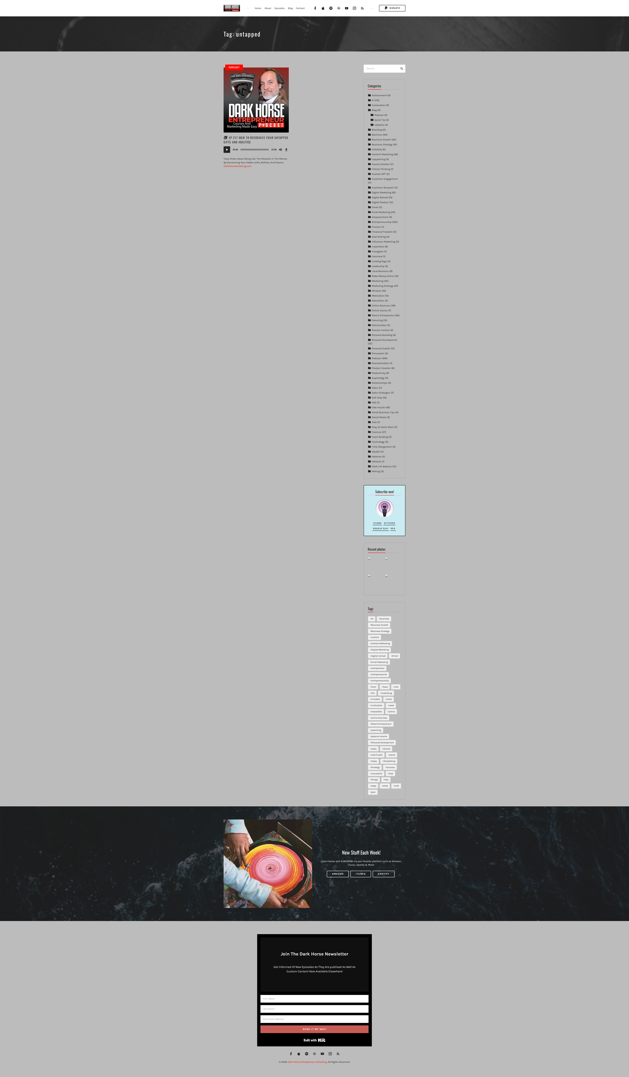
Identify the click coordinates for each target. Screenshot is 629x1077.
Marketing (377, 280)
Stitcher (389, 523)
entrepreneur (377, 668)
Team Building (380, 436)
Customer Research (383, 187)
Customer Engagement (385, 178)
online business (379, 718)
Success (376, 432)
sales (374, 749)
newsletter (376, 711)
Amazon (337, 873)
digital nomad (378, 656)
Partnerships (379, 325)
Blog (290, 8)
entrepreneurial (379, 674)
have (385, 687)
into (396, 687)
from (373, 687)
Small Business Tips (383, 412)
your (373, 792)
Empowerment (380, 217)
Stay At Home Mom (383, 427)
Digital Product (380, 202)
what (385, 786)
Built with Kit (314, 1040)
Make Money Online (383, 276)
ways (373, 786)
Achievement (379, 95)
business (384, 618)
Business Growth (381, 139)
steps (374, 761)
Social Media (379, 417)
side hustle (376, 755)
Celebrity (377, 149)
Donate (394, 8)
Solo (374, 422)
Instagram (377, 251)
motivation (376, 705)
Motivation (378, 295)
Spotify (383, 873)
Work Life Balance (382, 466)
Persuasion (378, 353)
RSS (393, 528)
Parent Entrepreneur (383, 315)
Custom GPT (379, 174)
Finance (376, 226)
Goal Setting (379, 236)
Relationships (379, 382)
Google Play (380, 528)
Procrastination (380, 363)
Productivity (378, 373)
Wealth (376, 451)
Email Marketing (381, 212)
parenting (376, 730)
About (268, 8)
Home (258, 8)
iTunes (377, 523)
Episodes (280, 8)
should (386, 749)
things (374, 779)
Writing (376, 471)
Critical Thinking (381, 169)
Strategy (375, 767)
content (375, 637)
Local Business (380, 271)
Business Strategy (382, 144)
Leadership (378, 266)
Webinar (376, 456)
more (389, 699)
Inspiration (378, 246)
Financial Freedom (382, 231)
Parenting (377, 320)
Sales (375, 387)
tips (387, 779)
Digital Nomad (380, 197)
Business (377, 134)
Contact (300, 8)
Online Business (381, 305)
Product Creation (381, 368)
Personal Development (384, 339)
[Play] (227, 149)
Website (376, 461)
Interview (377, 256)
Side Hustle (378, 407)
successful (376, 773)
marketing (386, 693)
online (392, 711)
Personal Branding (382, 335)
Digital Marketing (381, 192)
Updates (379, 124)
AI (373, 100)
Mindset (376, 290)
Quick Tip (380, 119)
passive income (379, 736)
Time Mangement (382, 446)
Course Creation (381, 164)
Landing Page (379, 261)
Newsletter (378, 300)
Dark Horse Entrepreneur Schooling (307, 1061)
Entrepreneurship (381, 222)
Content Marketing (382, 154)
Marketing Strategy (382, 285)
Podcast (234, 67)
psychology (378, 377)
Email (375, 207)
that (391, 773)
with (397, 786)
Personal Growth (381, 348)
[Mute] (280, 149)
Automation (378, 105)
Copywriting (378, 159)
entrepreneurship (380, 680)
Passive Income (381, 330)
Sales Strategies (381, 392)
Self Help (377, 397)
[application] (256, 149)
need (391, 705)
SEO (374, 402)
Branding (377, 129)
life (373, 693)
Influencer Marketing (383, 241)
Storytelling (389, 761)
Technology (378, 441)
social (392, 755)
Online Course (380, 310)
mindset (375, 699)
